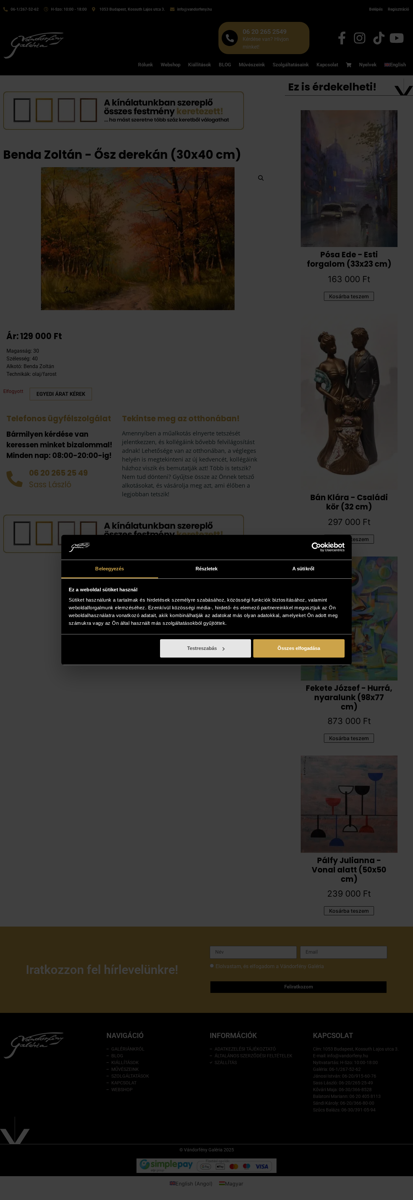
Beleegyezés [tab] (109, 568)
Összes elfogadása (298, 648)
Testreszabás (202, 648)
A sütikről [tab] (303, 568)
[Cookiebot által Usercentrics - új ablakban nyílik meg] (316, 547)
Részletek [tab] (207, 568)
